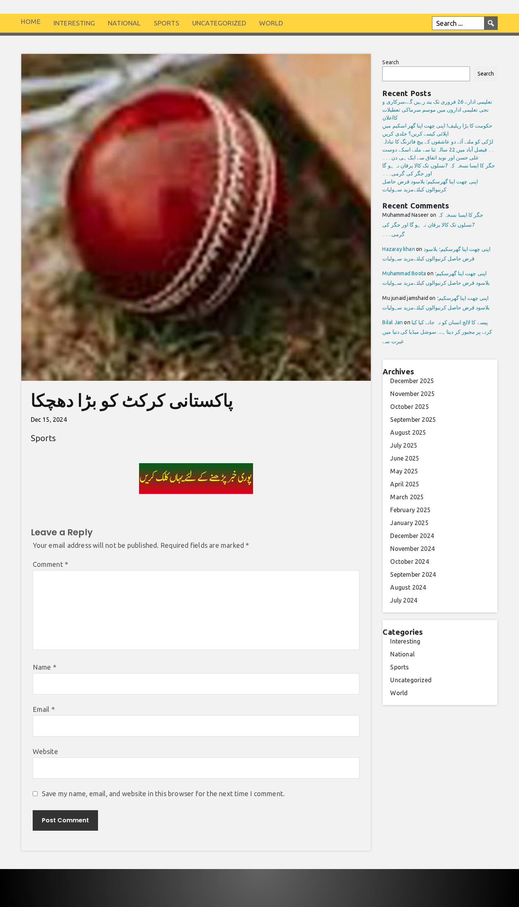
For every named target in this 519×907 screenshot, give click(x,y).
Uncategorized (219, 23)
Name (44, 667)
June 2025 (404, 458)
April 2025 (404, 484)
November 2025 (412, 393)
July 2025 (403, 445)
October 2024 (409, 561)
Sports (166, 23)
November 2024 (412, 548)
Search (390, 62)
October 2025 (409, 406)
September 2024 (413, 574)
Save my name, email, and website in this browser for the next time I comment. (163, 793)
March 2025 (407, 497)
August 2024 (408, 587)
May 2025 (404, 471)
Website (45, 751)
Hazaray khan (398, 249)
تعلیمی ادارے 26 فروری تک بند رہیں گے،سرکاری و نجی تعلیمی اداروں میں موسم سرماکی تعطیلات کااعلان (437, 110)
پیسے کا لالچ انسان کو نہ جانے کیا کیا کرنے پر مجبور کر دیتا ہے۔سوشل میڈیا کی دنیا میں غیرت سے (437, 331)
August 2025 (408, 432)
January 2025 (409, 522)
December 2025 (412, 380)
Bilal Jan (392, 322)
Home (31, 21)
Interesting (74, 23)
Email (44, 709)
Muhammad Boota (404, 273)
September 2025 (413, 419)
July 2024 (403, 600)
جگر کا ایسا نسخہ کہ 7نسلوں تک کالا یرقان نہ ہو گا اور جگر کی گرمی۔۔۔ (432, 224)
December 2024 (412, 535)
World (271, 23)
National (124, 23)
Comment (50, 564)
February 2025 (410, 509)
